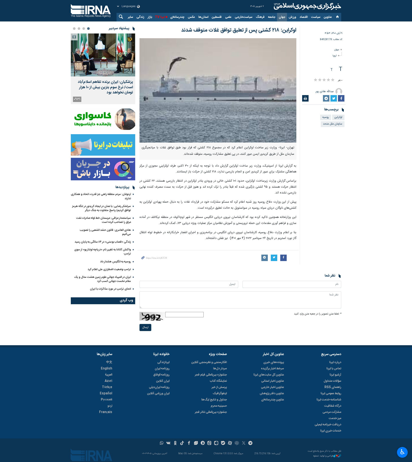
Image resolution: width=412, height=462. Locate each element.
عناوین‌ (328, 17)
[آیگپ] (216, 443)
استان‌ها (203, 17)
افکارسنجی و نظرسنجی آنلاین (209, 362)
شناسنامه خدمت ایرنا (329, 399)
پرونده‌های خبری (273, 362)
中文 (109, 362)
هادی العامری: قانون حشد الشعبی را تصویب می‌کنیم (105, 232)
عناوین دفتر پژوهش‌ (272, 393)
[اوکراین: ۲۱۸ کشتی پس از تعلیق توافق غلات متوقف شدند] (217, 90)
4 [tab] (74, 28)
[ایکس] (244, 443)
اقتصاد (304, 17)
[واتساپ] (162, 443)
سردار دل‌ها (220, 368)
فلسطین (217, 17)
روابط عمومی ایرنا (331, 393)
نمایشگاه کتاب (218, 381)
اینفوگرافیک (220, 393)
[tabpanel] (103, 68)
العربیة (108, 374)
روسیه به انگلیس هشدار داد (115, 261)
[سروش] (203, 443)
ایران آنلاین (163, 381)
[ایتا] (209, 443)
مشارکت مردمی (332, 412)
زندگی (140, 17)
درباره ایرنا (335, 362)
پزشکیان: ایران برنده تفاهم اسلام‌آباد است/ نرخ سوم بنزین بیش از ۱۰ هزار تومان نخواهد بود (105, 87)
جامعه (271, 17)
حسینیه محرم (219, 406)
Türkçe (107, 387)
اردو (110, 406)
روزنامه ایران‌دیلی (159, 387)
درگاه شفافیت (332, 406)
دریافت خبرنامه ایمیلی (328, 424)
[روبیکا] (237, 443)
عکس (191, 17)
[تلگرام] (250, 443)
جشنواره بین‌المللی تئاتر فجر (211, 412)
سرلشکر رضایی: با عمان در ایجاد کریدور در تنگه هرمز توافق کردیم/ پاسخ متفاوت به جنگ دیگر (101, 208)
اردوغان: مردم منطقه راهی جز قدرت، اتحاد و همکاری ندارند (101, 196)
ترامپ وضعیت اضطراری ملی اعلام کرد (109, 269)
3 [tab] (79, 28)
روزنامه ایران (162, 368)
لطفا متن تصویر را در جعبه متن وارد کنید (317, 314)
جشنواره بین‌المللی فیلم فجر (211, 374)
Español (106, 393)
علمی (228, 17)
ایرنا (307, 6)
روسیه (325, 117)
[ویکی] (168, 443)
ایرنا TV (160, 17)
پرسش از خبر (219, 387)
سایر (130, 17)
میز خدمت (335, 418)
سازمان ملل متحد (332, 124)
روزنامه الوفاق (161, 374)
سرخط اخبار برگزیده (272, 368)
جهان (282, 17)
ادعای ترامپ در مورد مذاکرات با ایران (110, 289)
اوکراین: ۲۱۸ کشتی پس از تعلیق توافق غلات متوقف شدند (238, 30)
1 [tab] (88, 28)
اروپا (335, 56)
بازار (150, 17)
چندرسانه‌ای (177, 17)
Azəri (108, 381)
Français (105, 412)
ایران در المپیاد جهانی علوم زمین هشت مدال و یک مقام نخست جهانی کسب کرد (102, 279)
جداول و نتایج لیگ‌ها (214, 399)
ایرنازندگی (163, 362)
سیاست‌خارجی (243, 17)
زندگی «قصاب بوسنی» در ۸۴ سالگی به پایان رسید (103, 242)
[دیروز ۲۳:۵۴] (103, 54)
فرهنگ (260, 17)
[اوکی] (175, 443)
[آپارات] (230, 443)
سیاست (315, 17)
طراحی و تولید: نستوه (323, 456)
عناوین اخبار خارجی (272, 387)
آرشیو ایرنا (335, 374)
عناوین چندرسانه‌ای (272, 399)
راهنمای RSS (332, 387)
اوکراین (338, 117)
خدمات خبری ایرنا (330, 430)
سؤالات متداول (332, 381)
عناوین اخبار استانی (272, 381)
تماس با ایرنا (333, 368)
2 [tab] (83, 28)
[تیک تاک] (182, 443)
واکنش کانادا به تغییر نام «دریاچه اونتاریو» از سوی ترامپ (102, 251)
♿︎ (402, 452)
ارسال (145, 327)
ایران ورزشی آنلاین (158, 393)
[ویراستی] (196, 443)
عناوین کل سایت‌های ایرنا (268, 374)
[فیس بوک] (189, 443)
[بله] (223, 443)
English (106, 368)
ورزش (292, 17)
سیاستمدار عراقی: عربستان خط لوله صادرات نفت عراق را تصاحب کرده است (103, 220)
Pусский (106, 399)
